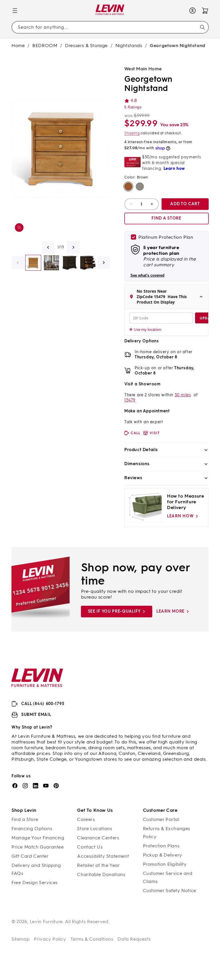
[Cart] (205, 10)
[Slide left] (48, 247)
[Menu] (14, 10)
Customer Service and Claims (167, 877)
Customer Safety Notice (169, 890)
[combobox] (110, 27)
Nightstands (128, 45)
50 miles (183, 395)
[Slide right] (73, 247)
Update (207, 318)
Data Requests (133, 939)
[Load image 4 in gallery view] (69, 263)
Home (18, 45)
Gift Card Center (30, 856)
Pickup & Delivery (162, 855)
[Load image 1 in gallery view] (33, 263)
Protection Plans (161, 845)
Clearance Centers (98, 837)
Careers (86, 819)
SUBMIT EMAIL (36, 714)
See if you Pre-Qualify (114, 611)
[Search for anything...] (202, 27)
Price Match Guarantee (37, 847)
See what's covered (147, 275)
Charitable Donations (101, 874)
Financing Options (31, 828)
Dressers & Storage (86, 45)
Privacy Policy (50, 939)
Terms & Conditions (91, 939)
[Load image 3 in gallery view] (51, 263)
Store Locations (94, 828)
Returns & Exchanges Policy (166, 832)
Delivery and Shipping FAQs (36, 869)
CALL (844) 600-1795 (42, 703)
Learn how (180, 516)
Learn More (170, 611)
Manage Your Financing (37, 837)
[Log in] (192, 10)
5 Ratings (133, 107)
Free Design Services (34, 882)
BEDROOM (44, 45)
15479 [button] (129, 400)
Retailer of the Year (98, 865)
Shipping (132, 133)
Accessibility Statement (103, 856)
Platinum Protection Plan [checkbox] (165, 237)
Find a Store (24, 819)
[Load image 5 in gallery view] (88, 263)
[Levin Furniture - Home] (110, 11)
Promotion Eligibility (165, 864)
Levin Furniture (46, 921)
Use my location (147, 329)
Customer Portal (161, 819)
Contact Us (90, 847)
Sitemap (20, 939)
